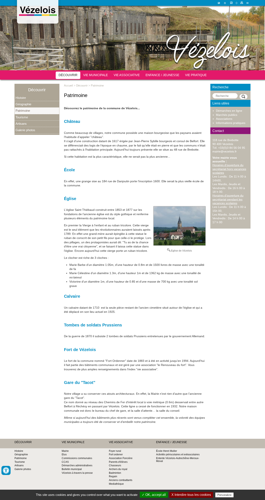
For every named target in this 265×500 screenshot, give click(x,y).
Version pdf (231, 2)
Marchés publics (226, 114)
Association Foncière (120, 458)
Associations (224, 118)
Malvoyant (219, 2)
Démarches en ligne (229, 110)
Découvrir (68, 75)
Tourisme (22, 117)
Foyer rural (115, 451)
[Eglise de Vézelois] (179, 244)
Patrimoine (23, 110)
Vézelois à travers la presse (77, 472)
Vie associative (127, 75)
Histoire (21, 98)
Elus (64, 454)
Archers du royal (118, 469)
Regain (113, 476)
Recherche (220, 87)
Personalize (224, 494)
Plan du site (236, 2)
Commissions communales (77, 458)
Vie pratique (196, 75)
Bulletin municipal (72, 469)
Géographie (23, 104)
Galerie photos (25, 130)
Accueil (225, 2)
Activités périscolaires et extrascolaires (178, 454)
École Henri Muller (166, 451)
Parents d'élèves (118, 461)
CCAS (65, 461)
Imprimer (242, 2)
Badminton (115, 472)
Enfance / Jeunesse (162, 75)
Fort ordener (116, 454)
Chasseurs (115, 465)
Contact (247, 2)
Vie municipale (95, 75)
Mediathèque (116, 483)
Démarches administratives (77, 465)
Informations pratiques (230, 123)
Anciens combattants (120, 480)
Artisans (21, 123)
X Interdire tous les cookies (191, 494)
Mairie (65, 451)
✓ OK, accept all (154, 494)
